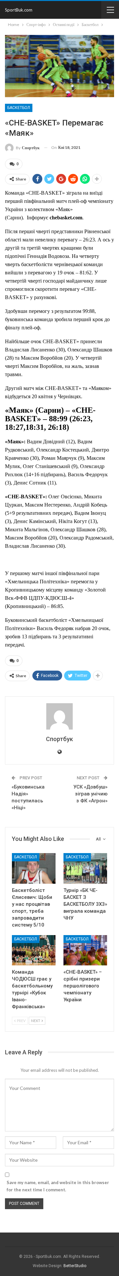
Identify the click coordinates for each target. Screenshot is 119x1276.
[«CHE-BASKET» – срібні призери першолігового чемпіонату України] (85, 950)
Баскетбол (18, 107)
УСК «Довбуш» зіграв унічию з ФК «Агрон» (90, 794)
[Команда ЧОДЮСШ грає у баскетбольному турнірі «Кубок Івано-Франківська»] (34, 950)
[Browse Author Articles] (59, 716)
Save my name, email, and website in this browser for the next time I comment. (58, 1186)
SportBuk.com (18, 10)
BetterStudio (74, 1265)
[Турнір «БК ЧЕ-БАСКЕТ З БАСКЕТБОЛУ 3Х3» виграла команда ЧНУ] (85, 868)
